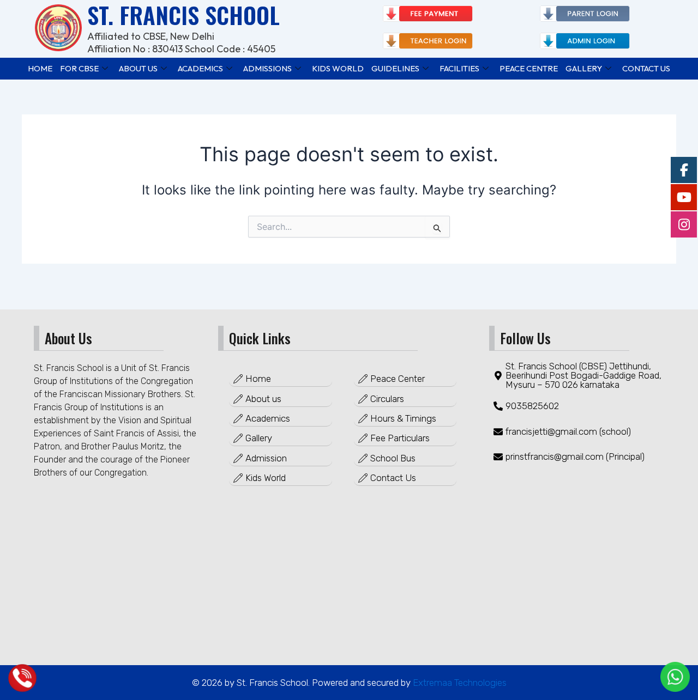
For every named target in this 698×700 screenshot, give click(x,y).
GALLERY (583, 68)
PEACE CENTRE (529, 68)
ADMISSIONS (267, 68)
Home (40, 68)
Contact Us (646, 68)
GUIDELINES (395, 68)
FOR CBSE (79, 68)
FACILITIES (459, 68)
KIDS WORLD (338, 68)
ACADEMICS (200, 68)
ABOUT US (138, 68)
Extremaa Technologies (459, 682)
